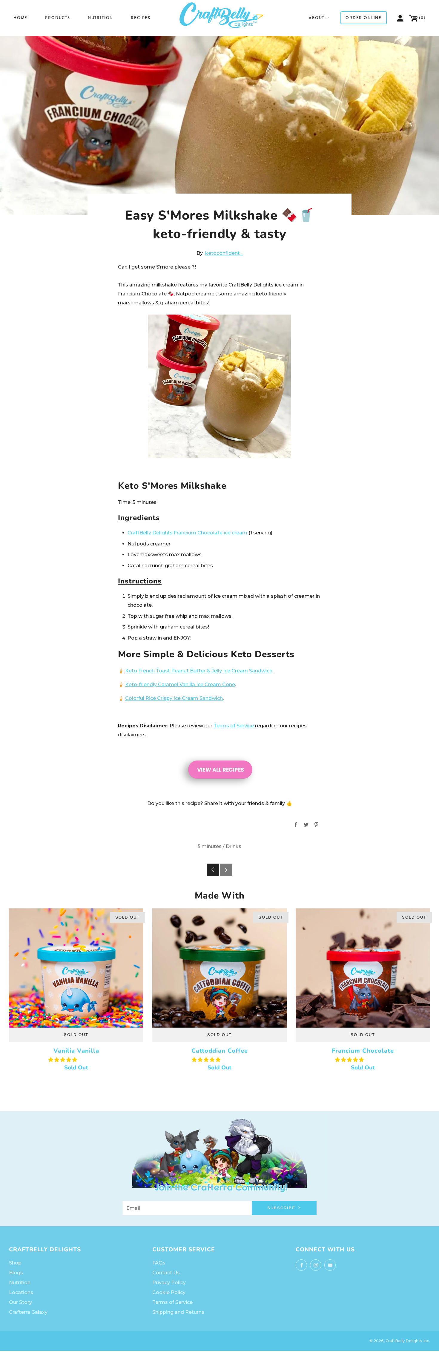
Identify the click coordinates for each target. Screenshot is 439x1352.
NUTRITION (100, 18)
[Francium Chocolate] (363, 968)
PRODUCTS (57, 18)
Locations (21, 1292)
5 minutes (210, 846)
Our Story (20, 1302)
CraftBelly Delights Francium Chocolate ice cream (187, 533)
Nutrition (19, 1282)
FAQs (158, 1263)
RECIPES (141, 18)
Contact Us (166, 1273)
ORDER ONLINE (364, 18)
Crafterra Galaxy (28, 1312)
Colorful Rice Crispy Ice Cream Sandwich (174, 698)
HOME (20, 18)
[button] (63, 1060)
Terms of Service (234, 726)
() (421, 18)
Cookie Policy (168, 1292)
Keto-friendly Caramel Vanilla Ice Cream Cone (180, 684)
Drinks (233, 846)
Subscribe (281, 1208)
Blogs (16, 1273)
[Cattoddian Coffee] (219, 968)
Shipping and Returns (178, 1312)
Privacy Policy (169, 1282)
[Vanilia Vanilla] (76, 968)
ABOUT (316, 18)
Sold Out (76, 1034)
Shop (15, 1263)
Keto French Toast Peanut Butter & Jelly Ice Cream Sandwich (198, 671)
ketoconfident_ (223, 253)
